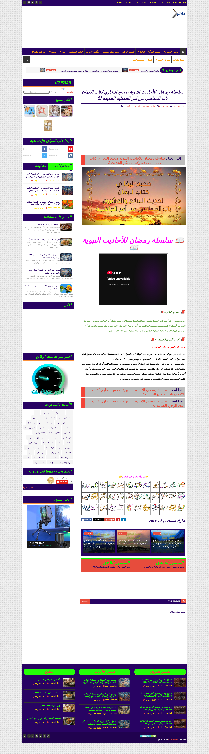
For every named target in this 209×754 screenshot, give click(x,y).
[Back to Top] (24, 736)
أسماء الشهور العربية (63, 422)
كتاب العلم (67, 452)
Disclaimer (120, 2)
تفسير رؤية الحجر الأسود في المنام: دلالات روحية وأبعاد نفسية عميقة (44, 256)
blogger (85, 601)
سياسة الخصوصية (165, 2)
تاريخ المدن (67, 437)
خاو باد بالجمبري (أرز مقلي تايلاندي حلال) (44, 239)
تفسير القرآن (154, 51)
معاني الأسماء (66, 457)
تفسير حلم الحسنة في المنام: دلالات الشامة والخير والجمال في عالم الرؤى (61, 70)
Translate (69, 91)
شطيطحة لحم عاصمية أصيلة (49, 224)
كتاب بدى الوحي (54, 452)
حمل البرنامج (139, 59)
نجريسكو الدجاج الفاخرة (50, 705)
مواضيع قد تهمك (65, 462)
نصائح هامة (52, 462)
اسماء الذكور (37, 417)
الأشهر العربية (92, 51)
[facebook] (32, 2)
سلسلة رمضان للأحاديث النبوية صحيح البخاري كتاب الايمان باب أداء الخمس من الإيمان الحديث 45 (99, 543)
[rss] (40, 2)
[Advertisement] (75, 27)
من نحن (143, 2)
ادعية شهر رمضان (64, 417)
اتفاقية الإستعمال (153, 2)
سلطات (68, 442)
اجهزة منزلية (179, 59)
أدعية (142, 51)
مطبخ (53, 51)
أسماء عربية (55, 427)
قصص (40, 447)
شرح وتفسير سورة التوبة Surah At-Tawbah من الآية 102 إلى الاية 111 (156, 680)
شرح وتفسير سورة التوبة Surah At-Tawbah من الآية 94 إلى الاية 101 (156, 694)
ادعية (37, 412)
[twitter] (24, 2)
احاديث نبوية (150, 106)
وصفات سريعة (39, 462)
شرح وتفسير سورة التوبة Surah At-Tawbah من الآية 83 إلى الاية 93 (156, 708)
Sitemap (128, 2)
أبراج (69, 412)
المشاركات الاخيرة (63, 166)
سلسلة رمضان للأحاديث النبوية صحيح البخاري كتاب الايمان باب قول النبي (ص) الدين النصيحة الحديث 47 (168, 543)
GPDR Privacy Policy (179, 2)
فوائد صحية (50, 447)
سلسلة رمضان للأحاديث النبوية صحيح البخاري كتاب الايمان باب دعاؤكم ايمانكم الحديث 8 (127, 160)
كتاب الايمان (129, 106)
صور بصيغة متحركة (64, 447)
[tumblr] (29, 736)
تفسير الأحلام (128, 51)
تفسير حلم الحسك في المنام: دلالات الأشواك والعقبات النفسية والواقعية (143, 70)
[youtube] (36, 2)
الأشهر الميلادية (76, 51)
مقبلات (27, 457)
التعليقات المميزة (39, 166)
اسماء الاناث (50, 417)
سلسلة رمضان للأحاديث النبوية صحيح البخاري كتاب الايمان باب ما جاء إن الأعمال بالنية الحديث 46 (133, 543)
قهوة (150, 59)
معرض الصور (164, 59)
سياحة (59, 442)
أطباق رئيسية (30, 427)
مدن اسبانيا (41, 452)
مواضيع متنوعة (38, 51)
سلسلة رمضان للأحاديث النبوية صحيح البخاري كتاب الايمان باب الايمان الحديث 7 (138, 391)
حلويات (30, 437)
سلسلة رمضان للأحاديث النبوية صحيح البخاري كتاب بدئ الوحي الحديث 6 (138, 403)
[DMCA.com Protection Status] (149, 739)
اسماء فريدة (42, 427)
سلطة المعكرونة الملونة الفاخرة (46, 692)
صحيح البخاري (140, 106)
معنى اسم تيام (39, 457)
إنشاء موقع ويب (39, 432)
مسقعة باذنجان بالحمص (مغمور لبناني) (43, 718)
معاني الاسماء (171, 51)
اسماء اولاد (31, 422)
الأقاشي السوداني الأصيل (49, 679)
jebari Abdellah (173, 739)
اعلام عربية (67, 432)
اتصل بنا (136, 2)
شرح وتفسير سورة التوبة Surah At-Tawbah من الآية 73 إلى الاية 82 (156, 722)
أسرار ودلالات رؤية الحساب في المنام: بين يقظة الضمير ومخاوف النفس (99, 722)
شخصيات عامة (48, 442)
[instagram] (28, 2)
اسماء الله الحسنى (45, 422)
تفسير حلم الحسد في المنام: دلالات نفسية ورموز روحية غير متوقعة (100, 708)
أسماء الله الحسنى (110, 51)
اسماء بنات (67, 427)
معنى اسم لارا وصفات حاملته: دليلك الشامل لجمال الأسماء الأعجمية (43, 202)
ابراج (64, 51)
